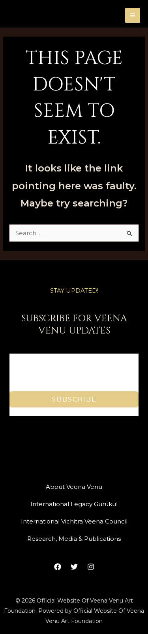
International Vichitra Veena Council (74, 521)
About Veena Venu (74, 486)
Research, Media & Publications (74, 538)
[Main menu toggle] (133, 15)
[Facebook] (57, 566)
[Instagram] (90, 566)
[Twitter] (74, 566)
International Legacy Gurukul (74, 504)
